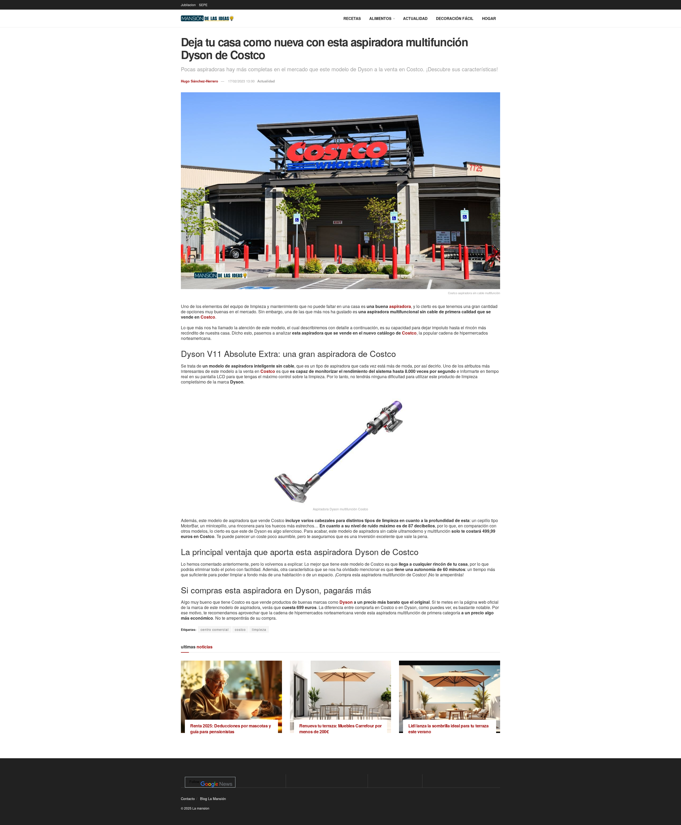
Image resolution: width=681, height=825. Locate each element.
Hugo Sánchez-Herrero (199, 81)
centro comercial (215, 629)
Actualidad (415, 18)
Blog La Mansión (213, 798)
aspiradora (400, 306)
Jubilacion (188, 4)
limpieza (259, 629)
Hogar (489, 18)
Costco (208, 317)
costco (240, 629)
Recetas (352, 18)
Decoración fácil (455, 18)
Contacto (188, 798)
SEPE (203, 4)
